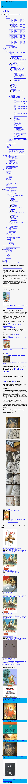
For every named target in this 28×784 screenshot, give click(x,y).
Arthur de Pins (14, 216)
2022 (4, 596)
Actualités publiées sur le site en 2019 (17, 26)
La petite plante (17, 130)
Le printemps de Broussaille (20, 138)
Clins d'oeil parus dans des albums (16, 195)
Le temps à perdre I (18, 127)
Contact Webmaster (13, 47)
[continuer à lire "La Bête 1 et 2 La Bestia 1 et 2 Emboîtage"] (10, 547)
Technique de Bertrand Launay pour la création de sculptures (17, 192)
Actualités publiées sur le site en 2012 (17, 35)
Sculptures (5, 245)
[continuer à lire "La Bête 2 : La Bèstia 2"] (10, 612)
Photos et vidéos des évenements (13, 237)
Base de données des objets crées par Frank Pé (10, 664)
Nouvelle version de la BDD (9, 327)
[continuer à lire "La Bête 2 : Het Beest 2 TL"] (10, 657)
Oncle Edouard (14, 94)
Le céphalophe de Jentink (19, 129)
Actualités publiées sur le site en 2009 (17, 38)
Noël (16, 522)
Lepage (13, 225)
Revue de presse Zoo (10, 168)
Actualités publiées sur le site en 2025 (17, 19)
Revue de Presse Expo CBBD (12, 163)
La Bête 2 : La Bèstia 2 (21, 574)
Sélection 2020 (12, 160)
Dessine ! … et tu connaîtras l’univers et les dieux (13, 740)
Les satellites (11, 64)
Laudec (13, 215)
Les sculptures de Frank (11, 248)
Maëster (13, 210)
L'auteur (5, 169)
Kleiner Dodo (9, 250)
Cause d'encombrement (19, 136)
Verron (12, 198)
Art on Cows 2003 (10, 227)
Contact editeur (12, 46)
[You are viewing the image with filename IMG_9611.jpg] (13, 506)
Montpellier (11, 243)
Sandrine (13, 91)
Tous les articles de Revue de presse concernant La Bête (16, 149)
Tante (12, 86)
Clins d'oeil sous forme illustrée (15, 207)
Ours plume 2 (9, 251)
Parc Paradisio (12, 244)
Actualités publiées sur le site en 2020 (17, 27)
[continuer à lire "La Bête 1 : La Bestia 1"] (10, 591)
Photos (9, 355)
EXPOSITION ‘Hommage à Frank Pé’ (18, 305)
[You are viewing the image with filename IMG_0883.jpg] (13, 428)
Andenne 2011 (12, 240)
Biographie (8, 179)
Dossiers (5, 189)
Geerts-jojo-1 (14, 205)
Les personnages (12, 81)
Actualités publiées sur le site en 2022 (17, 21)
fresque (13, 355)
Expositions (11, 188)
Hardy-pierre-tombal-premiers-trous (19, 196)
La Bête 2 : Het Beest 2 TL (9, 658)
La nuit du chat (14, 57)
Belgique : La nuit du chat (19, 74)
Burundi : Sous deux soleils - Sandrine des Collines (20, 76)
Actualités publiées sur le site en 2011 (17, 36)
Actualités (8, 18)
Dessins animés (6, 249)
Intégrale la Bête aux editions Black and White (13, 756)
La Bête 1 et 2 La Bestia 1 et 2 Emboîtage (12, 548)
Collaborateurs (9, 173)
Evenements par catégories (11, 187)
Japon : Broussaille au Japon (20, 78)
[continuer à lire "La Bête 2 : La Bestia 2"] (10, 569)
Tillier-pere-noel (14, 206)
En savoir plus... (6, 286)
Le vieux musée (17, 119)
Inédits (7, 180)
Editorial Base (9, 617)
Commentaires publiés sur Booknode (17, 154)
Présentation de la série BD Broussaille (17, 52)
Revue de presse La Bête (11, 156)
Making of (8, 233)
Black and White (20, 510)
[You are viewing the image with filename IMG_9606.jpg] (13, 450)
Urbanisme (8, 239)
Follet (12, 211)
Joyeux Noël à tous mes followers (17, 519)
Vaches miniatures (12, 231)
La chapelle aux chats (18, 128)
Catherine (13, 89)
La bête (14, 510)
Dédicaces (8, 182)
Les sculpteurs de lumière (16, 56)
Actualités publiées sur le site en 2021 (17, 24)
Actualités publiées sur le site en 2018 (17, 30)
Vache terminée (12, 229)
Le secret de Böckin (18, 134)
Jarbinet (13, 209)
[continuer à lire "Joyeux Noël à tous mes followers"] (6, 519)
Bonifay (10, 176)
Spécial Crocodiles (18, 124)
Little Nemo (8, 145)
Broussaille (8, 51)
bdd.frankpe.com (15, 334)
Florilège (8, 184)
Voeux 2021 (14, 25)
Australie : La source (18, 79)
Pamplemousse (17, 120)
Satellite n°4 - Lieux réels (16, 70)
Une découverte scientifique (20, 133)
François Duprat (14, 226)
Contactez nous (9, 45)
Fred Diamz (14, 220)
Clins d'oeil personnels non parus (16, 222)
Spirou (7, 146)
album (9, 550)
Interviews (8, 178)
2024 (14, 522)
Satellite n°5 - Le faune (16, 80)
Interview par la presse (11, 167)
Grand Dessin (12, 238)
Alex (12, 92)
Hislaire (13, 202)
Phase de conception (13, 228)
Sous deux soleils (15, 58)
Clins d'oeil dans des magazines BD (16, 212)
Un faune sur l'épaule (16, 63)
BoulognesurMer (21, 355)
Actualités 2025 (9, 509)
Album (12, 550)
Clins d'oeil (8, 194)
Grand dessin (9, 256)
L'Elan (7, 141)
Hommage (9, 326)
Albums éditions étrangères (11, 549)
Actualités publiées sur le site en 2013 (17, 32)
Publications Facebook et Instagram (16, 151)
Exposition (10, 324)
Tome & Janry (14, 218)
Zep (12, 223)
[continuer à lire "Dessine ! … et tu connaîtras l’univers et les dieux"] (10, 739)
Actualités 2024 (9, 520)
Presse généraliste (12, 157)
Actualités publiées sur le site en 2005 (17, 43)
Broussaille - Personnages (16, 90)
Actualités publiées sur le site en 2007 (17, 41)
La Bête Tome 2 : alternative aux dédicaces (12, 268)
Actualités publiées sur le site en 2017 (17, 29)
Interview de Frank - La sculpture (13, 247)
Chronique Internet (13, 162)
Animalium (8, 171)
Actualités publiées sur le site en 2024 (17, 20)
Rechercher (3, 14)
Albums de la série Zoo (11, 142)
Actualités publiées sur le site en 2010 (17, 37)
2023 (7, 353)
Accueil (5, 16)
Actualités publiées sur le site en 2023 (17, 23)
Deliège (13, 221)
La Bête (7, 147)
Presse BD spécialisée (13, 158)
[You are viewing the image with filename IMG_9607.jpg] (13, 461)
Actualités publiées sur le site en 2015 (17, 31)
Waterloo (18, 324)
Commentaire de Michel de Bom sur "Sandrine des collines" (20, 61)
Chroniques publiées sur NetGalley (16, 152)
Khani (4, 662)
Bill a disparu (17, 122)
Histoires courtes (15, 118)
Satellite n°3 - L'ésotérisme (17, 69)
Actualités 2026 (9, 323)
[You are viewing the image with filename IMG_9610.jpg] (13, 494)
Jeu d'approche (17, 125)
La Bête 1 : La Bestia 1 (8, 592)
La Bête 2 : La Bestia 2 (8, 570)
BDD (4, 48)
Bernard (13, 83)
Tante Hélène (14, 87)
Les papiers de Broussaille (14, 96)
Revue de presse (6, 155)
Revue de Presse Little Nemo (12, 166)
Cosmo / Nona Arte (10, 551)
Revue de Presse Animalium (12, 165)
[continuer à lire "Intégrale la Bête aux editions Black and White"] (6, 362)
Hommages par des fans (11, 190)
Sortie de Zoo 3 (12, 144)
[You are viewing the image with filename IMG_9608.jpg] (13, 472)
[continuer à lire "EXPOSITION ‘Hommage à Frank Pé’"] (6, 305)
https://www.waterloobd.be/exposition (15, 308)
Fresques (8, 254)
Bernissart (11, 242)
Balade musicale (17, 123)
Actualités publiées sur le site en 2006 (17, 42)
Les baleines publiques (16, 54)
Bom (10, 174)
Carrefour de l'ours (18, 131)
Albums (10, 53)
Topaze (10, 177)
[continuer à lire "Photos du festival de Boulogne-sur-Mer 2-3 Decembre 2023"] (6, 348)
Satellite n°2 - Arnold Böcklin (17, 68)
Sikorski (13, 199)
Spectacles (8, 255)
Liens (7, 172)
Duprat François (14, 201)
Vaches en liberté (12, 232)
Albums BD (5, 49)
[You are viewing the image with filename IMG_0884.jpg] (13, 439)
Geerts (12, 213)
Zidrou (5, 381)
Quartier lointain (9, 234)
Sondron (13, 217)
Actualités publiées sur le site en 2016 (17, 34)
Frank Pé (14, 381)
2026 (14, 324)
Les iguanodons (17, 135)
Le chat (13, 95)
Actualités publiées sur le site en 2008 (17, 40)
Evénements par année (11, 185)
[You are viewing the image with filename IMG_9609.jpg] (13, 483)
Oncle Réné (14, 85)
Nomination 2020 (12, 161)
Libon (12, 200)
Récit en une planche (15, 97)
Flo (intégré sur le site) (11, 183)
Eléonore (13, 84)
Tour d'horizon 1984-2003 (11, 236)
